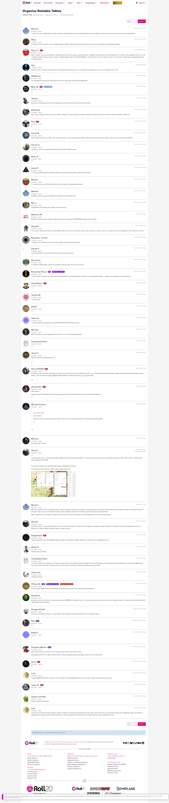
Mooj (33, 39)
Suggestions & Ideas (51, 15)
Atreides (35, 226)
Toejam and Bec (38, 696)
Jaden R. (35, 685)
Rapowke (35, 237)
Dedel (34, 306)
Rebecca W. (36, 214)
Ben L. (34, 202)
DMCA (71, 742)
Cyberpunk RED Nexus (74, 769)
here (21, 797)
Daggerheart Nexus (73, 760)
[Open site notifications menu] (137, 3)
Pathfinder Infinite (112, 766)
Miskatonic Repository (114, 771)
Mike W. (35, 86)
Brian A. (35, 156)
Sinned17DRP (37, 368)
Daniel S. (35, 248)
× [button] (167, 796)
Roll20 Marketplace (33, 762)
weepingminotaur (39, 341)
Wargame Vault (32, 778)
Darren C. (35, 144)
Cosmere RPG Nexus (73, 767)
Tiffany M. (36, 584)
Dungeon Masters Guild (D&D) (116, 764)
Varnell (34, 450)
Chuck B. (35, 133)
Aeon (34, 661)
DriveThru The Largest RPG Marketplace (36, 768)
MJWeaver (36, 76)
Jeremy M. (36, 294)
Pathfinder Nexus (72, 758)
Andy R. (34, 168)
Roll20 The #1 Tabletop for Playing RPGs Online (39, 755)
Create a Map (111, 758)
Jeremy (34, 98)
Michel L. (35, 329)
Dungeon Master (39, 647)
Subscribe (118, 3)
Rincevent (35, 260)
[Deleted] (35, 110)
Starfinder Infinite (112, 768)
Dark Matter (37, 283)
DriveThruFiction (32, 774)
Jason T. (35, 353)
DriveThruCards (32, 776)
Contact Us (76, 742)
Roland (34, 179)
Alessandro (36, 386)
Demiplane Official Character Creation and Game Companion (82, 755)
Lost (33, 673)
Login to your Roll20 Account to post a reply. (52, 732)
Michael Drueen (38, 404)
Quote (40, 31)
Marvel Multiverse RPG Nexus (76, 764)
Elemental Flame (39, 271)
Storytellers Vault (112, 773)
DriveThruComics (32, 772)
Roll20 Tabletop (32, 758)
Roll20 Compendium (33, 764)
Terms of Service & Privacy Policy (60, 742)
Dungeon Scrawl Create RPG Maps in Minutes (116, 755)
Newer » (141, 21)
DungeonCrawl (38, 609)
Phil (33, 620)
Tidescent (35, 572)
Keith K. (34, 632)
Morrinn (34, 28)
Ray (33, 121)
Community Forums (38, 15)
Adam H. (35, 318)
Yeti (33, 65)
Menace (35, 438)
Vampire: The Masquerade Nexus (77, 762)
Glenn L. (35, 50)
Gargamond (37, 535)
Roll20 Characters (32, 760)
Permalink (34, 31)
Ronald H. (35, 595)
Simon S (35, 547)
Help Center (82, 742)
